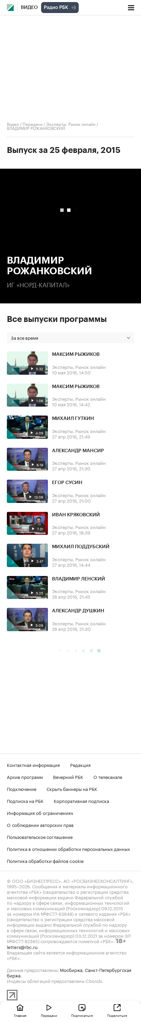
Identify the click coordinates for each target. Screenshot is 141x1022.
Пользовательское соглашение (40, 836)
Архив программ (25, 776)
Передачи (32, 123)
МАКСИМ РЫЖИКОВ (76, 354)
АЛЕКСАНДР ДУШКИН (78, 611)
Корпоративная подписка (81, 800)
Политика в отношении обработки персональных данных (68, 848)
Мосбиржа (71, 969)
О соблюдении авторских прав (40, 824)
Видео (29, 7)
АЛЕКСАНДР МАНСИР (78, 450)
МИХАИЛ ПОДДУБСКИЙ (81, 546)
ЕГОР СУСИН (67, 482)
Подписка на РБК (25, 800)
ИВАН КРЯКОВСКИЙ (76, 515)
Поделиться (117, 1015)
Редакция (80, 764)
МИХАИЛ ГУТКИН (73, 418)
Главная (20, 1015)
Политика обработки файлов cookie (45, 860)
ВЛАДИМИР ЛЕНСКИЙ (78, 579)
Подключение (21, 788)
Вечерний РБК (68, 776)
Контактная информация (33, 764)
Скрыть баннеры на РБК (72, 788)
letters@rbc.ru (22, 946)
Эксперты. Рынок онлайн (70, 123)
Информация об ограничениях (40, 812)
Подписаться (82, 1015)
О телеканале (107, 776)
